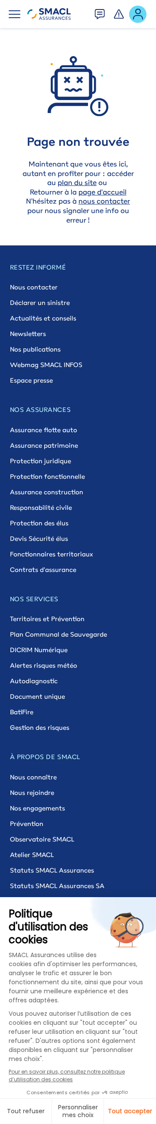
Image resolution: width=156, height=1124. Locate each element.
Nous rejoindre (32, 792)
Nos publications (35, 349)
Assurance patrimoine (44, 445)
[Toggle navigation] (14, 14)
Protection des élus (39, 523)
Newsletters (28, 334)
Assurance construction (46, 492)
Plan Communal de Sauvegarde (58, 634)
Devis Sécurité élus (39, 538)
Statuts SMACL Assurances (52, 870)
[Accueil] (49, 14)
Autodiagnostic (34, 681)
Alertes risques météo (43, 665)
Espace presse (31, 380)
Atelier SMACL (32, 855)
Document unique (37, 696)
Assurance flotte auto (43, 430)
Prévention (26, 823)
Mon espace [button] (138, 13)
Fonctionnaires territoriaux (51, 554)
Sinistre (119, 12)
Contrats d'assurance (43, 569)
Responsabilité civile (41, 507)
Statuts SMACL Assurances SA (57, 886)
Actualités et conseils (43, 318)
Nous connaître (33, 777)
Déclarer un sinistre (40, 302)
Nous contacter (34, 287)
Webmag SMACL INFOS (46, 365)
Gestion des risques (39, 727)
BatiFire (21, 712)
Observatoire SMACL (42, 839)
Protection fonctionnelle (47, 476)
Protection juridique (40, 461)
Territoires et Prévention (47, 619)
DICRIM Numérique (39, 650)
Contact (100, 12)
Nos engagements (37, 808)
